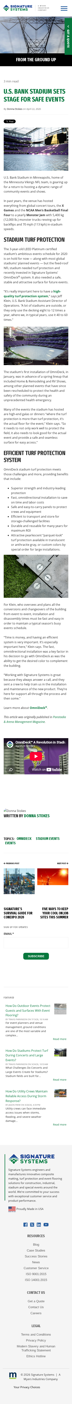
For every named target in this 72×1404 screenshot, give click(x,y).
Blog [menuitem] (36, 1244)
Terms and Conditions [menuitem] (36, 1334)
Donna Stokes (14, 109)
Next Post (61, 863)
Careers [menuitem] (36, 1313)
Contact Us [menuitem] (36, 1307)
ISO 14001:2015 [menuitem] (36, 1280)
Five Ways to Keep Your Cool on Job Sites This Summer (54, 913)
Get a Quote (68, 38)
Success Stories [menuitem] (36, 1256)
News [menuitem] (36, 1262)
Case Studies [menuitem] (36, 1250)
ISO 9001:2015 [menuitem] (36, 1274)
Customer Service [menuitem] (36, 1268)
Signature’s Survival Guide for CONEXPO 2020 (18, 913)
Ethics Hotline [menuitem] (36, 1356)
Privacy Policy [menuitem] (36, 1340)
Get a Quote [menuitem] (36, 1301)
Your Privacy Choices (27, 1387)
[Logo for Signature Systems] (26, 7)
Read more (59, 1039)
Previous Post (12, 863)
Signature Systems (42, 1374)
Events (10, 843)
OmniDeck (38, 708)
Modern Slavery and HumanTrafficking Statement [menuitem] (36, 1348)
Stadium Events (48, 839)
